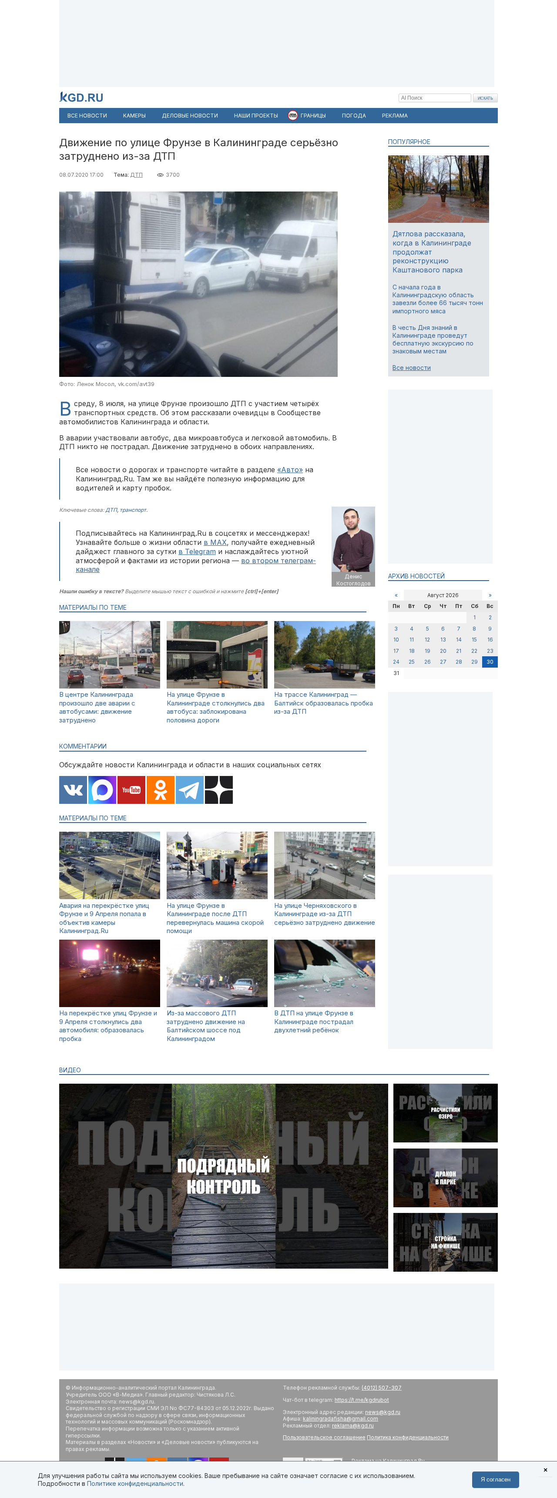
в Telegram (197, 551)
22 (474, 651)
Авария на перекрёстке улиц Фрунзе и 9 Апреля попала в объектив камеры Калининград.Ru (104, 918)
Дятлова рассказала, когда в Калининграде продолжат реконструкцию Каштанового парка (432, 251)
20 (443, 651)
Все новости (412, 367)
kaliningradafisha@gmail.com (340, 1418)
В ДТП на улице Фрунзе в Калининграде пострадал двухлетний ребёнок (313, 1021)
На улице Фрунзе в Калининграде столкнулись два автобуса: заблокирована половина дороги (216, 707)
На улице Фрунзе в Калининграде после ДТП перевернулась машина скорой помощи (215, 918)
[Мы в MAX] (102, 791)
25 (412, 661)
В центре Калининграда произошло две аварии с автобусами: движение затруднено (97, 707)
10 (396, 639)
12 (427, 639)
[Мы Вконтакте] (73, 791)
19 (427, 651)
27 (443, 661)
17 (396, 651)
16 (490, 639)
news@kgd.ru (382, 1412)
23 (490, 651)
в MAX (215, 542)
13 (443, 639)
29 (474, 661)
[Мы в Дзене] (219, 791)
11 (411, 639)
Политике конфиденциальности (135, 1483)
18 (412, 651)
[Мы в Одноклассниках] (160, 791)
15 (474, 639)
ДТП (136, 174)
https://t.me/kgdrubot (362, 1400)
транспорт (133, 510)
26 (427, 661)
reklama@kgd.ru (353, 1425)
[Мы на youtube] (131, 791)
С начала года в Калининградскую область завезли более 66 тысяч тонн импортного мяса (438, 299)
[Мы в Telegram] (190, 791)
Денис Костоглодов (353, 580)
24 (396, 661)
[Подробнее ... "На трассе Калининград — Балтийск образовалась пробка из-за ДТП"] (324, 686)
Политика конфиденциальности (408, 1437)
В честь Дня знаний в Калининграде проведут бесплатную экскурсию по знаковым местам (433, 339)
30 (490, 661)
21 (458, 651)
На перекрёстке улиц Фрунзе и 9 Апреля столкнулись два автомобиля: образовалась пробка (108, 1026)
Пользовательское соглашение (324, 1437)
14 (459, 639)
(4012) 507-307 (382, 1387)
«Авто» (290, 469)
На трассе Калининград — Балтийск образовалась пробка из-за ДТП (323, 702)
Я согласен (495, 1479)
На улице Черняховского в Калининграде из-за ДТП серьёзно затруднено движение (324, 914)
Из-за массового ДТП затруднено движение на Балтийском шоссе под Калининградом (206, 1026)
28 (459, 661)
